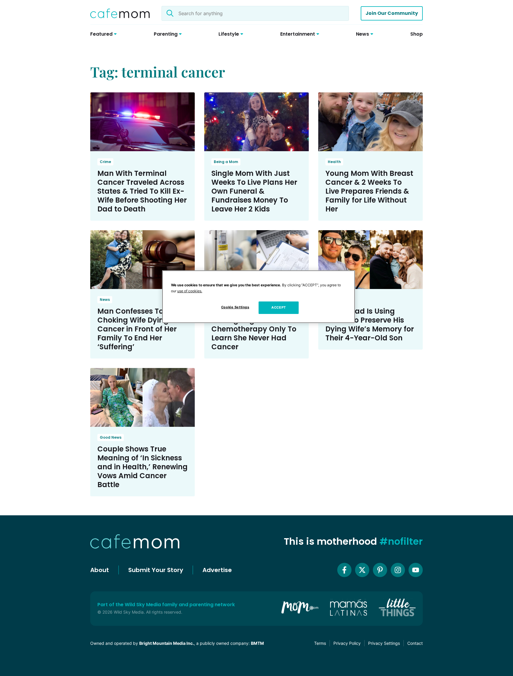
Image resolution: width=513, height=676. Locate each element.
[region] (258, 296)
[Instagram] (398, 570)
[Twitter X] (362, 570)
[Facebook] (344, 570)
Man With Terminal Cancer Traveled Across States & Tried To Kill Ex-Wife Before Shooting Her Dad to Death (142, 191)
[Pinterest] (380, 570)
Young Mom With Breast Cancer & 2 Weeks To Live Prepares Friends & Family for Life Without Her (369, 191)
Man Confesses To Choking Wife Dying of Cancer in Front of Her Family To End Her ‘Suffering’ (137, 329)
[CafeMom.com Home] (120, 13)
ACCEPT (278, 307)
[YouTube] (415, 570)
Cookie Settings (235, 307)
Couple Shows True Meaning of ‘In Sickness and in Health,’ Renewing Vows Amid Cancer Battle (142, 466)
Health (334, 161)
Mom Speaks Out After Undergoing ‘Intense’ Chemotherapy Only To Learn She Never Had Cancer (253, 329)
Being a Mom (226, 161)
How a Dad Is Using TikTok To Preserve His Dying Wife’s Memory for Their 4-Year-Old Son (369, 324)
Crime (105, 161)
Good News (110, 437)
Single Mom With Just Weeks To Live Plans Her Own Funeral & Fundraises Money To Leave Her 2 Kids (254, 191)
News (105, 299)
